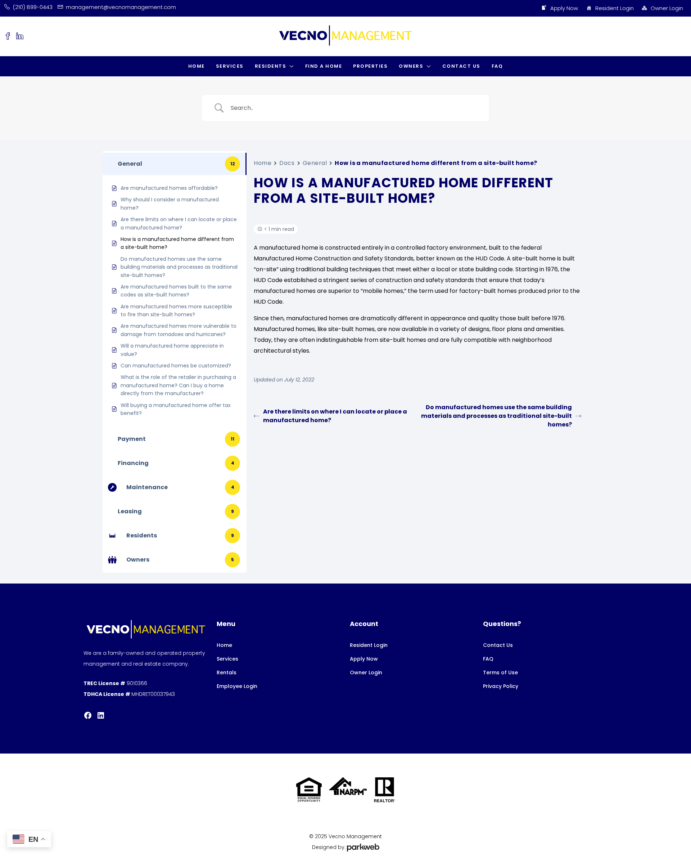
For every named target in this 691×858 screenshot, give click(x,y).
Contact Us (461, 66)
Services (230, 66)
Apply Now (564, 8)
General (315, 163)
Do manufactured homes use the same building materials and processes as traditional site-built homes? (496, 416)
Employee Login (237, 686)
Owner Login (667, 8)
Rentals (226, 672)
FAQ (497, 66)
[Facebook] (87, 715)
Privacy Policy (500, 686)
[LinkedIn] (100, 715)
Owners (411, 66)
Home (196, 66)
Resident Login (614, 8)
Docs (286, 163)
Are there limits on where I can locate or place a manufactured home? (335, 415)
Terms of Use (500, 672)
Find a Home (323, 66)
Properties (370, 66)
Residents (270, 66)
